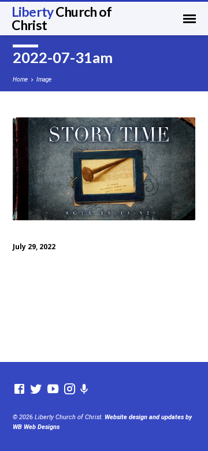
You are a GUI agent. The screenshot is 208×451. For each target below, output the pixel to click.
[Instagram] (69, 389)
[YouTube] (53, 389)
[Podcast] (84, 389)
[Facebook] (19, 389)
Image (43, 79)
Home (20, 79)
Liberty (62, 18)
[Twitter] (36, 389)
